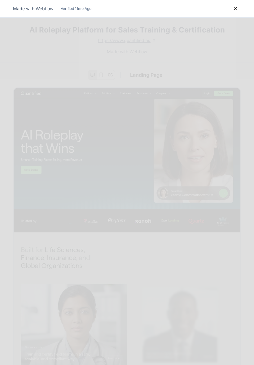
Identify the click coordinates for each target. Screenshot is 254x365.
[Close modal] (235, 8)
